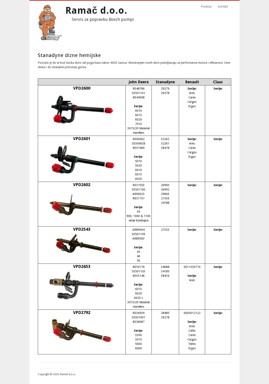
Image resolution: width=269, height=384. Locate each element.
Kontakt (223, 6)
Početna (206, 6)
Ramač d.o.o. (96, 10)
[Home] (50, 39)
